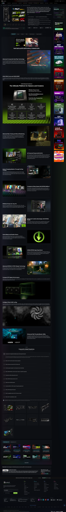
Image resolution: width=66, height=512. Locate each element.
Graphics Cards (4, 5)
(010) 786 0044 (5, 500)
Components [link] (26, 494)
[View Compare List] (51, 28)
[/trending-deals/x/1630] (59, 96)
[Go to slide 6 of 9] (19, 24)
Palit (21, 5)
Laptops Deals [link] (56, 487)
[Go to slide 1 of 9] (5, 24)
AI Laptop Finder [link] (56, 484)
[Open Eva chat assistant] (64, 505)
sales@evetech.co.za (12, 499)
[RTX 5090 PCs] (59, 108)
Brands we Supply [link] (56, 488)
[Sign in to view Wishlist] (58, 1)
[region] (13, 15)
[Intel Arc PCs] (59, 120)
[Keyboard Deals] (59, 61)
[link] (9, 3)
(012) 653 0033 (6, 501)
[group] (36, 14)
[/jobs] (59, 156)
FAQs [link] (34, 488)
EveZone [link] (45, 491)
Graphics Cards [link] (26, 487)
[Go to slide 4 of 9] (13, 24)
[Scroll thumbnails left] (3, 24)
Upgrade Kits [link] (25, 491)
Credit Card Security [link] (36, 484)
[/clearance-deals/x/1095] (59, 84)
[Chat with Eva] (60, 1)
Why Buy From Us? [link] (46, 484)
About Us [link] (45, 483)
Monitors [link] (25, 488)
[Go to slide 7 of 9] (21, 24)
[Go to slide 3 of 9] (10, 24)
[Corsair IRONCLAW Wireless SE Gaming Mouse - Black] (59, 37)
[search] (30, 1)
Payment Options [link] (46, 487)
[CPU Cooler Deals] (59, 49)
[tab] (13, 34)
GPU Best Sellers (9, 5)
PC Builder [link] (55, 483)
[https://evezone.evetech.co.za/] (59, 144)
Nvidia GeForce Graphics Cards (16, 5)
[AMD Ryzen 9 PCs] (59, 132)
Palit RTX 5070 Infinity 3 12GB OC (26, 5)
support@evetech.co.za (13, 500)
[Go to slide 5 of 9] (16, 24)
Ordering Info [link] (45, 488)
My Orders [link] (35, 487)
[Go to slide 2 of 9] (8, 24)
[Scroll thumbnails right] (24, 24)
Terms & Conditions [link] (36, 483)
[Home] (1, 5)
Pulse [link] (24, 483)
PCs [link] (24, 484)
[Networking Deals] (59, 73)
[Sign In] (55, 1)
